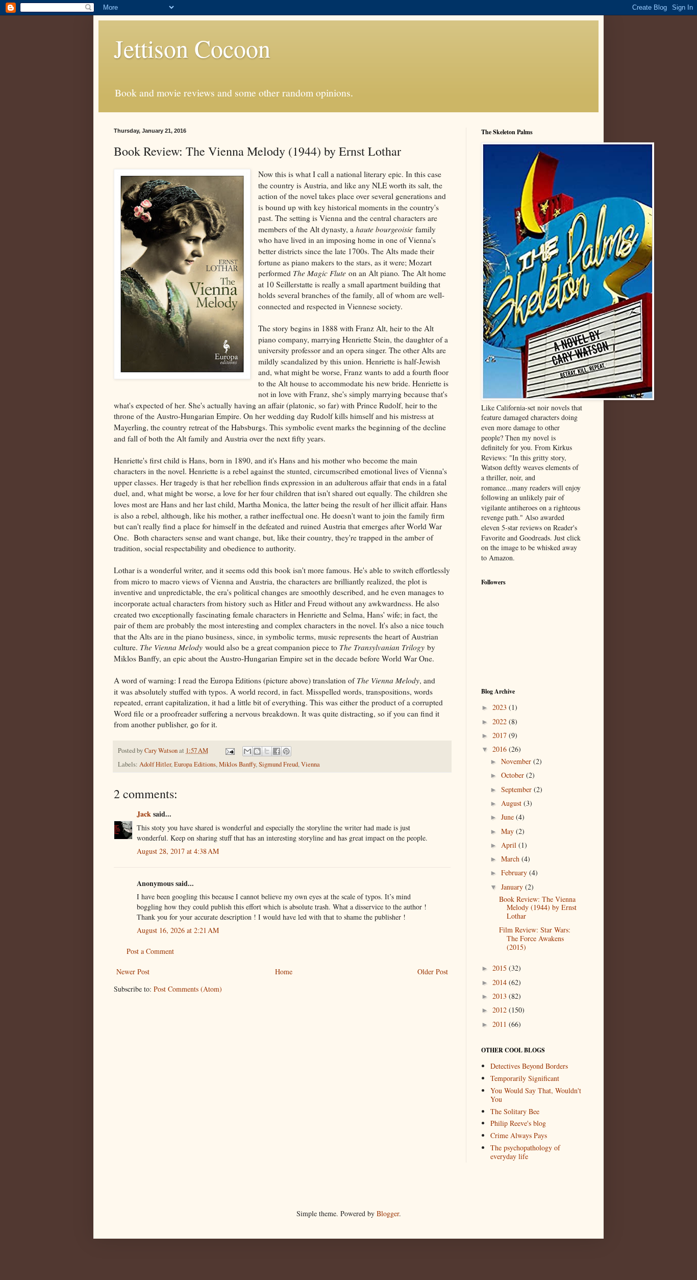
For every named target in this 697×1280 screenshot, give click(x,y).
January (513, 887)
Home (283, 971)
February (515, 872)
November (517, 761)
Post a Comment (150, 951)
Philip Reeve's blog (518, 1123)
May (508, 831)
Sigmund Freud (278, 764)
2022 (500, 721)
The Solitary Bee (514, 1111)
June (508, 817)
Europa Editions (195, 764)
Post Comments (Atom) (188, 989)
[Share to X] (267, 751)
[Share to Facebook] (276, 751)
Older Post (432, 971)
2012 (500, 1010)
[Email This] (247, 751)
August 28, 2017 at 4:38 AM (178, 851)
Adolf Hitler (155, 764)
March (511, 859)
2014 (500, 982)
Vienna (310, 764)
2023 (500, 707)
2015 (500, 968)
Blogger (388, 1213)
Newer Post (133, 971)
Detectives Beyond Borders (529, 1066)
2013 (500, 996)
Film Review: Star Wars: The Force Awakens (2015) (534, 938)
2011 (500, 1024)
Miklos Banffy (237, 764)
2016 (500, 749)
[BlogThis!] (257, 751)
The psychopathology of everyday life (525, 1152)
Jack (144, 813)
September (517, 789)
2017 (500, 735)
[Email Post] (229, 750)
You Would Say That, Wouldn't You (535, 1095)
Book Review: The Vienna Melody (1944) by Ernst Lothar (538, 907)
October (513, 775)
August (512, 803)
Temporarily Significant (524, 1078)
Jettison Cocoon (192, 48)
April (509, 845)
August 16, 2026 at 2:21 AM (178, 930)
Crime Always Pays (518, 1135)
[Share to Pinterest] (286, 751)
